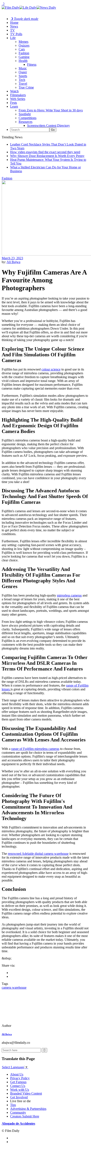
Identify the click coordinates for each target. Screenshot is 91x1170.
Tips (13, 1105)
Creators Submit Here (24, 1116)
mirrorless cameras (69, 595)
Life (13, 38)
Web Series (17, 99)
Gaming (24, 57)
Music (23, 68)
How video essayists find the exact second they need (45, 152)
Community (18, 1112)
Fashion (24, 53)
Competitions (27, 118)
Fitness (31, 64)
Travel (23, 83)
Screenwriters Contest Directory (48, 125)
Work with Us (19, 1089)
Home (14, 22)
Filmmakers (18, 95)
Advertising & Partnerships (28, 1108)
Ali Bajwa (13, 262)
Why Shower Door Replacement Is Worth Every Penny (47, 156)
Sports (23, 76)
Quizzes (24, 45)
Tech (22, 80)
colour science (51, 369)
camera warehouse (14, 987)
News (14, 26)
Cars (22, 49)
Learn (14, 106)
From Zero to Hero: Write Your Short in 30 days (51, 110)
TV (12, 30)
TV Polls (16, 34)
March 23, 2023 (12, 258)
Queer (23, 72)
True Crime (26, 87)
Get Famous (18, 1082)
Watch (14, 91)
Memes (23, 41)
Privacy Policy (20, 1078)
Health (23, 60)
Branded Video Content (26, 1093)
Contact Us (17, 1086)
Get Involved (19, 1097)
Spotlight (25, 114)
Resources (25, 122)
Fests (13, 102)
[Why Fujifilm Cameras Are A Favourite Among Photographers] (30, 1025)
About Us (16, 1074)
